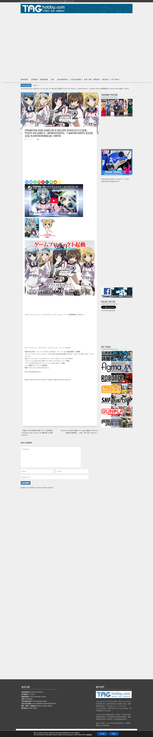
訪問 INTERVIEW (26, 699)
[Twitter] (31, 182)
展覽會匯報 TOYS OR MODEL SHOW (33, 697)
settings (89, 735)
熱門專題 (34, 79)
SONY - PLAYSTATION (27, 93)
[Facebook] (27, 182)
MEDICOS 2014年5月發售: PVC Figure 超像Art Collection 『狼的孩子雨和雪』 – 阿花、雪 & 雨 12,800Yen (79, 431)
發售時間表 (24, 79)
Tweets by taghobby (108, 310)
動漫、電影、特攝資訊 (91, 79)
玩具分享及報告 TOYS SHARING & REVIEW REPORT (38, 703)
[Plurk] (39, 182)
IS (39, 139)
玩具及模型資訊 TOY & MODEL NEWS (34, 701)
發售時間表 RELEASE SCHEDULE (32, 692)
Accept (102, 734)
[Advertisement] (76, 29)
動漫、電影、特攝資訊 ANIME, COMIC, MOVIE (36, 706)
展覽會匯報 (44, 79)
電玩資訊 (105, 79)
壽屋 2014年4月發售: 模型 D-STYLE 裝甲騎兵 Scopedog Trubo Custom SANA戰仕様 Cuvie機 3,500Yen (37, 432)
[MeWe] (47, 182)
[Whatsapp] (35, 182)
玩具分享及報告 (76, 79)
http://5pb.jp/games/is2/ (33, 372)
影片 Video (114, 79)
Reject (114, 734)
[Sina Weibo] (59, 182)
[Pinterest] (43, 182)
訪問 (52, 79)
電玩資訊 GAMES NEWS (29, 708)
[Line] (51, 182)
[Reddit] (55, 182)
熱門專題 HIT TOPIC (28, 694)
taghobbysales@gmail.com (110, 181)
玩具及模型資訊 (62, 79)
